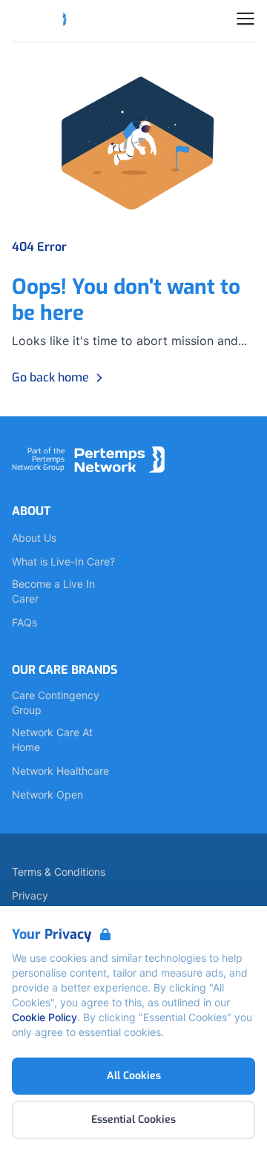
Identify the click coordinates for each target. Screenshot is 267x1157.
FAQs (24, 622)
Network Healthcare (60, 770)
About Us (34, 537)
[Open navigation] (245, 18)
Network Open (47, 794)
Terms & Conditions (58, 871)
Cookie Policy (44, 1017)
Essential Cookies (133, 1119)
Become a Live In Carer (53, 591)
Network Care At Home (52, 739)
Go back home (50, 377)
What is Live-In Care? (63, 561)
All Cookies (134, 1076)
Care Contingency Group (55, 702)
